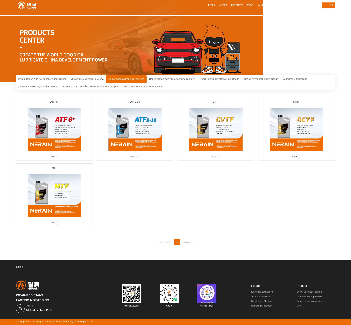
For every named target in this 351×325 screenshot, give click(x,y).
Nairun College (267, 5)
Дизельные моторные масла (87, 79)
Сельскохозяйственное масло (261, 79)
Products (237, 5)
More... (300, 306)
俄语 (332, 5)
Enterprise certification (262, 292)
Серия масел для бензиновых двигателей (42, 79)
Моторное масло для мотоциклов (143, 86)
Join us (285, 5)
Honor (298, 5)
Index (211, 5)
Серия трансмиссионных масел (126, 79)
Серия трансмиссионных (309, 301)
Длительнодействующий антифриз (39, 86)
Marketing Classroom (261, 306)
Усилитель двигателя (295, 79)
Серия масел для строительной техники (172, 79)
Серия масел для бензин (309, 292)
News (250, 5)
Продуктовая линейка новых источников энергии (91, 86)
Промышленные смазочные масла (219, 79)
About (223, 5)
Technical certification (261, 296)
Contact (311, 5)
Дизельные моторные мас (310, 296)
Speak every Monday (261, 301)
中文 (325, 5)
